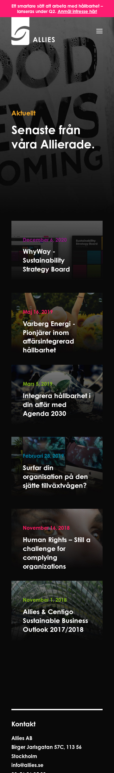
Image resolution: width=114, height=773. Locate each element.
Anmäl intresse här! (77, 11)
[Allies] (33, 31)
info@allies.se (27, 765)
